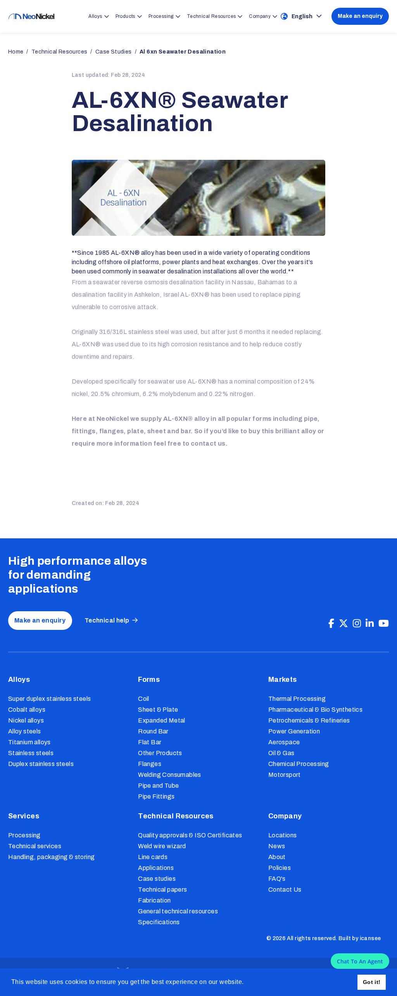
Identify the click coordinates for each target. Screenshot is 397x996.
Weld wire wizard (162, 846)
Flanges (149, 764)
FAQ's (277, 878)
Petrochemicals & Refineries (309, 720)
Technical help (107, 620)
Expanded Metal (161, 720)
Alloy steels (24, 731)
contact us (208, 443)
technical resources (59, 52)
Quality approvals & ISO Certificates (190, 835)
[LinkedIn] (370, 623)
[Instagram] (357, 623)
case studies (113, 52)
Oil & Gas (281, 753)
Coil (143, 698)
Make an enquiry (360, 16)
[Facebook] (331, 623)
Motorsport (284, 774)
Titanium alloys (29, 742)
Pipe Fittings (156, 796)
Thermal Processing (297, 698)
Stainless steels (31, 753)
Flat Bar (149, 742)
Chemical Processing (298, 764)
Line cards (152, 857)
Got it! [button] (372, 982)
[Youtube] (383, 623)
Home (16, 52)
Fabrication (154, 900)
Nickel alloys (26, 720)
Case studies (157, 878)
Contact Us (285, 889)
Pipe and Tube (158, 785)
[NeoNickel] (31, 16)
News (276, 846)
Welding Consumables (169, 774)
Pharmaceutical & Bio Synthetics (315, 709)
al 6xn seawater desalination (183, 52)
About (277, 857)
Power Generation (294, 731)
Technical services (34, 846)
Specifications (159, 922)
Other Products (160, 753)
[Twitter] (343, 623)
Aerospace (284, 742)
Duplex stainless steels (41, 764)
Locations (282, 835)
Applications (156, 868)
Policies (279, 868)
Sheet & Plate (158, 709)
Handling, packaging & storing (51, 857)
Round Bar (153, 731)
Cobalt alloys (26, 709)
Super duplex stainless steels (49, 698)
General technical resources (178, 911)
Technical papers (162, 889)
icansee (370, 938)
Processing (24, 835)
